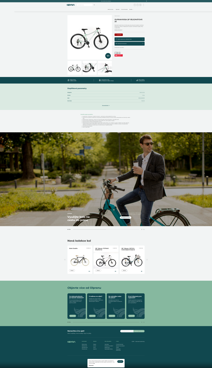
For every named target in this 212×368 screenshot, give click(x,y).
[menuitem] (111, 9)
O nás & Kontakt (119, 344)
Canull (94, 345)
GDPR (117, 347)
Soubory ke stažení (109, 345)
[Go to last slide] (142, 229)
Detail (72, 270)
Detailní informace (118, 29)
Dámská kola (85, 347)
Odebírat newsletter (139, 331)
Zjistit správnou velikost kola (124, 39)
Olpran (94, 344)
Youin (94, 347)
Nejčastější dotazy (109, 349)
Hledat (94, 5)
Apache (95, 349)
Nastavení (91, 365)
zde (94, 363)
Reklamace (107, 347)
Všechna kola (142, 92)
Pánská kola (84, 349)
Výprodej (107, 344)
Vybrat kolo (72, 315)
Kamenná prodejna (120, 345)
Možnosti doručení (122, 43)
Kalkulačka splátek (120, 55)
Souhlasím (120, 361)
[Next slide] (144, 229)
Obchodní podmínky (118, 349)
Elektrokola (84, 344)
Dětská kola (84, 345)
